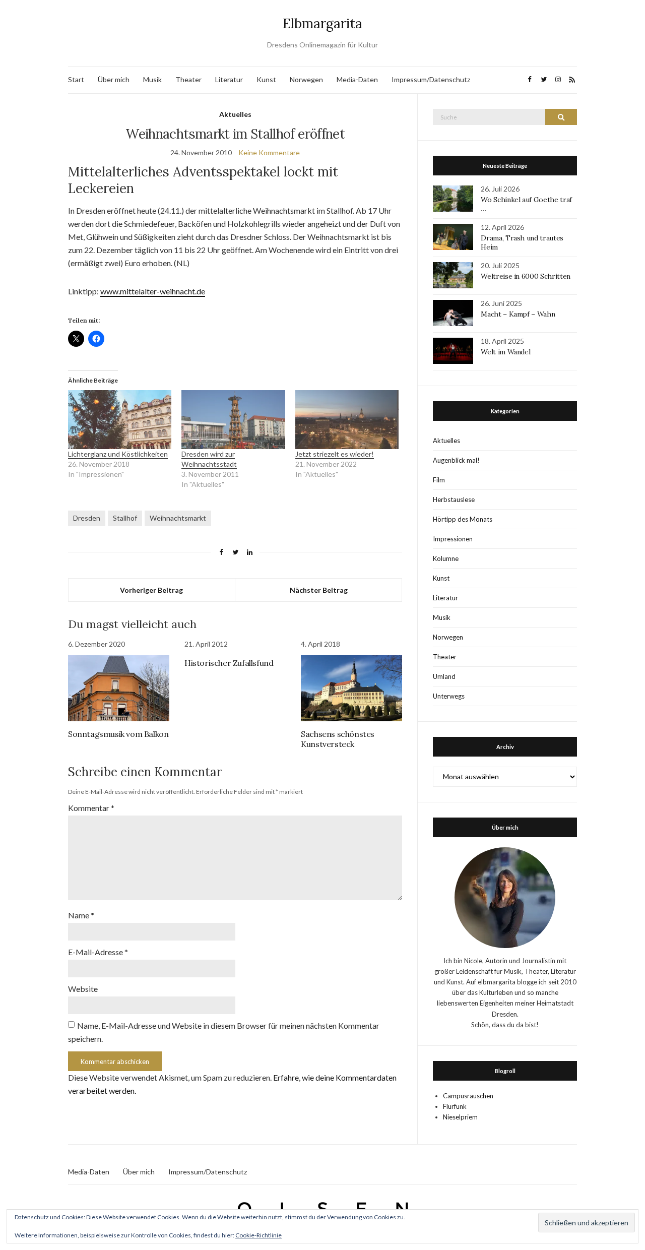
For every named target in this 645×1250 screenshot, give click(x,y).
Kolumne (446, 558)
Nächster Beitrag (319, 590)
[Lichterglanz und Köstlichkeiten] (119, 419)
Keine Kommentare (269, 152)
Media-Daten (357, 79)
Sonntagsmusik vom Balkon (118, 734)
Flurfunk (455, 1106)
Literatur (229, 79)
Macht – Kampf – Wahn (518, 314)
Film (439, 480)
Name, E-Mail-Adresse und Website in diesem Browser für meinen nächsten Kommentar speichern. (223, 1032)
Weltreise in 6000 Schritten (525, 276)
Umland (444, 676)
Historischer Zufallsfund (228, 663)
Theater (188, 79)
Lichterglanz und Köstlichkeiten (118, 454)
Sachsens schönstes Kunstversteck (337, 739)
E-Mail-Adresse (98, 952)
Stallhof (125, 518)
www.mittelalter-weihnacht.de (152, 291)
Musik (152, 79)
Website (83, 988)
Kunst (266, 79)
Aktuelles (235, 114)
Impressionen (453, 539)
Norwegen (306, 79)
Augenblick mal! (456, 460)
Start (76, 79)
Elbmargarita (322, 23)
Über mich (114, 79)
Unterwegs (449, 696)
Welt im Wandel (506, 351)
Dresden (86, 518)
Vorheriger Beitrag (151, 590)
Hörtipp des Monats (462, 519)
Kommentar (91, 807)
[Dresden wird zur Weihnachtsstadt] (233, 419)
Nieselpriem (460, 1117)
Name (81, 915)
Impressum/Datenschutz (431, 79)
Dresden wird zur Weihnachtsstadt (209, 459)
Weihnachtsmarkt (178, 518)
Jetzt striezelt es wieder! (334, 454)
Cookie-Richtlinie (258, 1235)
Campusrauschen (468, 1096)
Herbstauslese (454, 499)
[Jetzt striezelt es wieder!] (347, 419)
